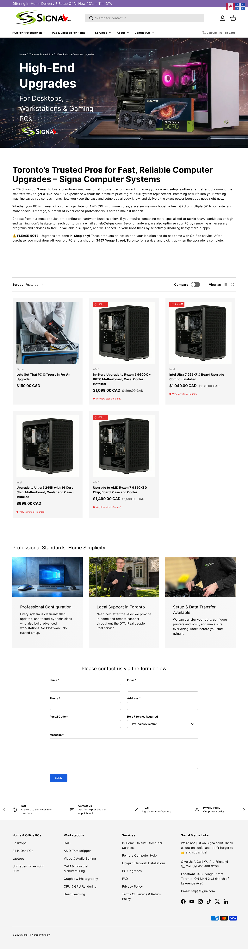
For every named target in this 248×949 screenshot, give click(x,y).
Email (130, 680)
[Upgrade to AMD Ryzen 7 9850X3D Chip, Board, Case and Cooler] (124, 446)
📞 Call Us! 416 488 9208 (219, 32)
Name (53, 680)
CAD (67, 843)
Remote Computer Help (139, 855)
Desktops (19, 843)
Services (101, 32)
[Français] (240, 6)
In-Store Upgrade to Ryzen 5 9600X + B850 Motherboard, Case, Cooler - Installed (122, 379)
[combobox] (144, 18)
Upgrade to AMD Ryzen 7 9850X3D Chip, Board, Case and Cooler (120, 490)
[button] (233, 18)
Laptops (18, 858)
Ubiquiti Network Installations (143, 863)
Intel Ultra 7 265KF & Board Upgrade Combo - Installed (196, 377)
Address (133, 698)
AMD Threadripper (77, 851)
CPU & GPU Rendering (80, 886)
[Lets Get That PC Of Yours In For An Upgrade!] (47, 333)
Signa (24, 934)
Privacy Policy (132, 886)
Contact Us (142, 32)
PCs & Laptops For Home (68, 32)
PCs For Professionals (27, 32)
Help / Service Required (142, 716)
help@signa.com (203, 891)
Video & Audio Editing (80, 858)
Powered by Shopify (40, 934)
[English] (230, 6)
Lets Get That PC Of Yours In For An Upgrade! (43, 377)
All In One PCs (22, 851)
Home (22, 54)
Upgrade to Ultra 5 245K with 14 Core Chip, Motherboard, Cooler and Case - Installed (45, 492)
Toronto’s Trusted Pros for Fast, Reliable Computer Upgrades (61, 54)
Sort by (17, 284)
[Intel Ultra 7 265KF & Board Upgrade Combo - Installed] (200, 333)
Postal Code (58, 716)
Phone (54, 698)
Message (56, 734)
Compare (181, 284)
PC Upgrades (132, 871)
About (121, 32)
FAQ (125, 879)
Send (58, 777)
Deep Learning (74, 894)
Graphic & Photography (81, 879)
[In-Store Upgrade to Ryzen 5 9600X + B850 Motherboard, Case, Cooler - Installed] (124, 333)
